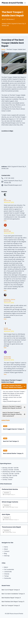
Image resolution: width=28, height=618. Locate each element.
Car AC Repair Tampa (9, 494)
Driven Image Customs (10, 502)
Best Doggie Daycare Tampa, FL (13, 429)
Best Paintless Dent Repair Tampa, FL (13, 601)
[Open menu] (25, 3)
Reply (5, 220)
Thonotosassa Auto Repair (11, 527)
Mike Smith (6, 229)
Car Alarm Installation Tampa (10, 519)
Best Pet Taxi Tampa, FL (11, 441)
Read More (7, 493)
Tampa (5, 426)
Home (3, 49)
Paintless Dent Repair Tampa (11, 507)
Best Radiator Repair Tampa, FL (11, 598)
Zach (5, 199)
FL (14, 494)
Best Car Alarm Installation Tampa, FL (13, 594)
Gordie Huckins (7, 356)
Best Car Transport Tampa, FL (11, 605)
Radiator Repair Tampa (10, 532)
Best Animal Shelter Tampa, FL (13, 453)
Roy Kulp (6, 328)
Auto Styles (6, 514)
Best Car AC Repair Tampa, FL (11, 590)
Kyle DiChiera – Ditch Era (9, 299)
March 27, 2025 (7, 200)
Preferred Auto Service (10, 489)
